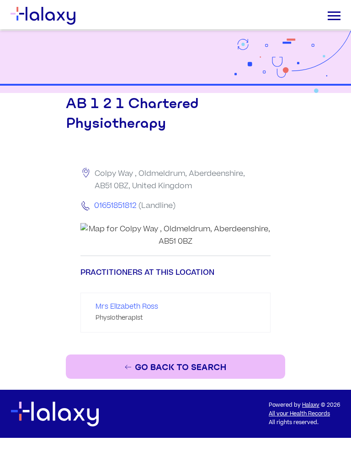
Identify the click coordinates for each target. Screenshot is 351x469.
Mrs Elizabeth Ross (127, 306)
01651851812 (115, 205)
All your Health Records (299, 414)
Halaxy (310, 405)
